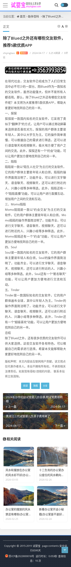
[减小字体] (59, 26)
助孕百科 (33, 16)
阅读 (25, 385)
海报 (35, 385)
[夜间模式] (64, 5)
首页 (22, 16)
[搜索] (57, 5)
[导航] (5, 4)
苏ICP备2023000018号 (21, 556)
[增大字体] (66, 26)
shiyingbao (15, 53)
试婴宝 (36, 546)
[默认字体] (62, 26)
